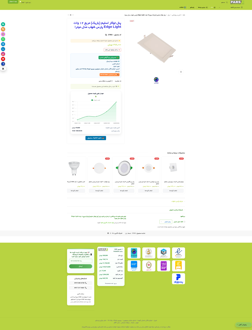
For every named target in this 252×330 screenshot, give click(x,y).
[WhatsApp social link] (110, 233)
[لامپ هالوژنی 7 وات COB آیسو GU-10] (74, 168)
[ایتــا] (3, 29)
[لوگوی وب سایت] (237, 2)
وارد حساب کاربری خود (107, 223)
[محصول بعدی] (68, 15)
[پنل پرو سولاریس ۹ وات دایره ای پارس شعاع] (148, 168)
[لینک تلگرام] (108, 233)
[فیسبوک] (3, 64)
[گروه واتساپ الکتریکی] (3, 39)
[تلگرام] (3, 44)
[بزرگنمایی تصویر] (181, 71)
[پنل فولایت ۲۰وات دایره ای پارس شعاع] (99, 168)
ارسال (80, 266)
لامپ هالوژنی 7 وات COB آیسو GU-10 (74, 182)
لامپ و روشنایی (176, 15)
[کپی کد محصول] (106, 35)
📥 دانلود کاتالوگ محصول (95, 138)
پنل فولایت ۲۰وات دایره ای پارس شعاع (99, 182)
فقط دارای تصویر (178, 222)
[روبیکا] (3, 34)
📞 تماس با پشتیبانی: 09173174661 (109, 75)
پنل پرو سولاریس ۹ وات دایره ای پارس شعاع (149, 183)
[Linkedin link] (113, 233)
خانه (184, 15)
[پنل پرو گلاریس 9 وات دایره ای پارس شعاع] (123, 168)
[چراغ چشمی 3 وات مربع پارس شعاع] (173, 168)
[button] (183, 172)
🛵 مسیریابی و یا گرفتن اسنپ (109, 57)
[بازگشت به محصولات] (70, 15)
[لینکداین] (3, 49)
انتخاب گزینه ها (173, 191)
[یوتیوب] (3, 59)
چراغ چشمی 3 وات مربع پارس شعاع (174, 182)
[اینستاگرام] (3, 54)
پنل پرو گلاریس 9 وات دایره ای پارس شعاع (124, 183)
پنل (169, 15)
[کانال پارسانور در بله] (3, 24)
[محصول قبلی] (73, 15)
